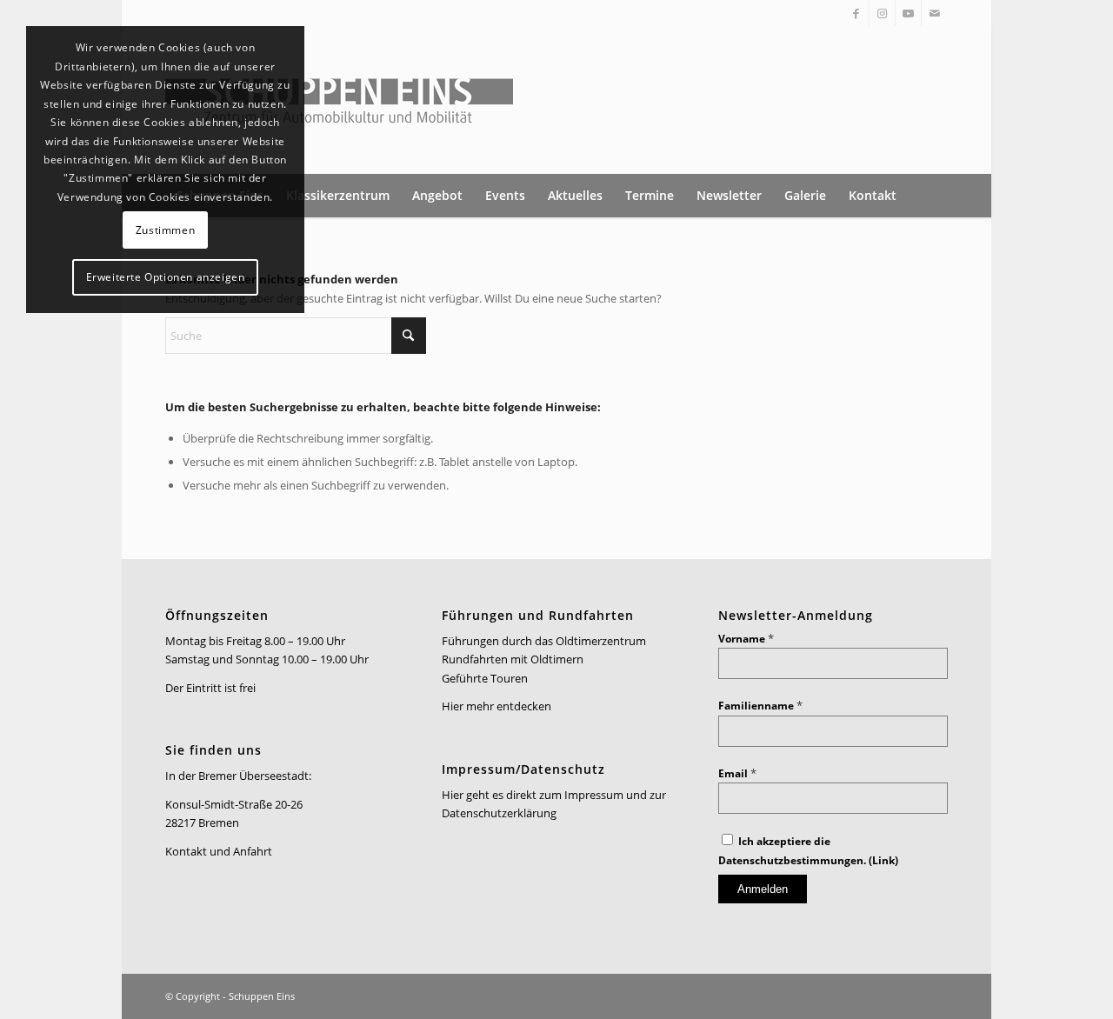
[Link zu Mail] (935, 13)
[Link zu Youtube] (908, 13)
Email (737, 773)
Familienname (760, 705)
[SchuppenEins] (339, 100)
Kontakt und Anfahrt (218, 851)
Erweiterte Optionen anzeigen (165, 277)
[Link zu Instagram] (882, 13)
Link (883, 860)
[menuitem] (338, 195)
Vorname (746, 638)
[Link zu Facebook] (856, 13)
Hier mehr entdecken (496, 706)
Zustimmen (165, 230)
